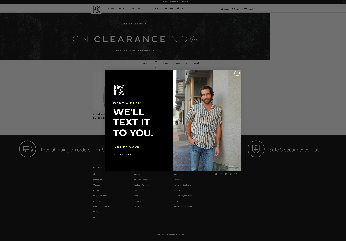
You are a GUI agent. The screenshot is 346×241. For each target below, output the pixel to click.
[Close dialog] (237, 73)
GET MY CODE (126, 146)
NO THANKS (123, 154)
